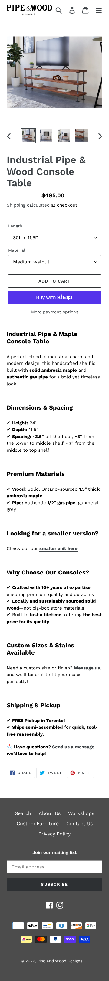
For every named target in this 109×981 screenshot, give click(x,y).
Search (23, 813)
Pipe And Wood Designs (59, 961)
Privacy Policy (54, 834)
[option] (28, 136)
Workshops (81, 813)
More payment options (54, 311)
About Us (50, 813)
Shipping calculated (28, 205)
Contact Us (79, 823)
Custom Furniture (38, 823)
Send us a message (73, 747)
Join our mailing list (54, 852)
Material (16, 250)
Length (15, 226)
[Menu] (98, 10)
